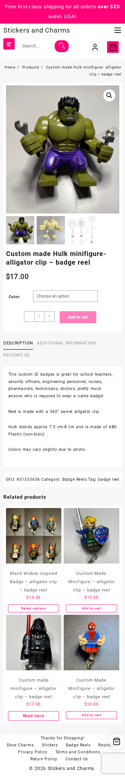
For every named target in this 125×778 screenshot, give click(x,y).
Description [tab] (18, 342)
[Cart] (113, 47)
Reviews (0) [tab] (16, 354)
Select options (33, 608)
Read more (33, 715)
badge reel (108, 479)
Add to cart (78, 317)
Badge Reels (74, 479)
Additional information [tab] (66, 342)
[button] (109, 95)
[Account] (95, 47)
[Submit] (62, 46)
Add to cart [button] (91, 608)
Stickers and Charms (36, 30)
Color (14, 297)
